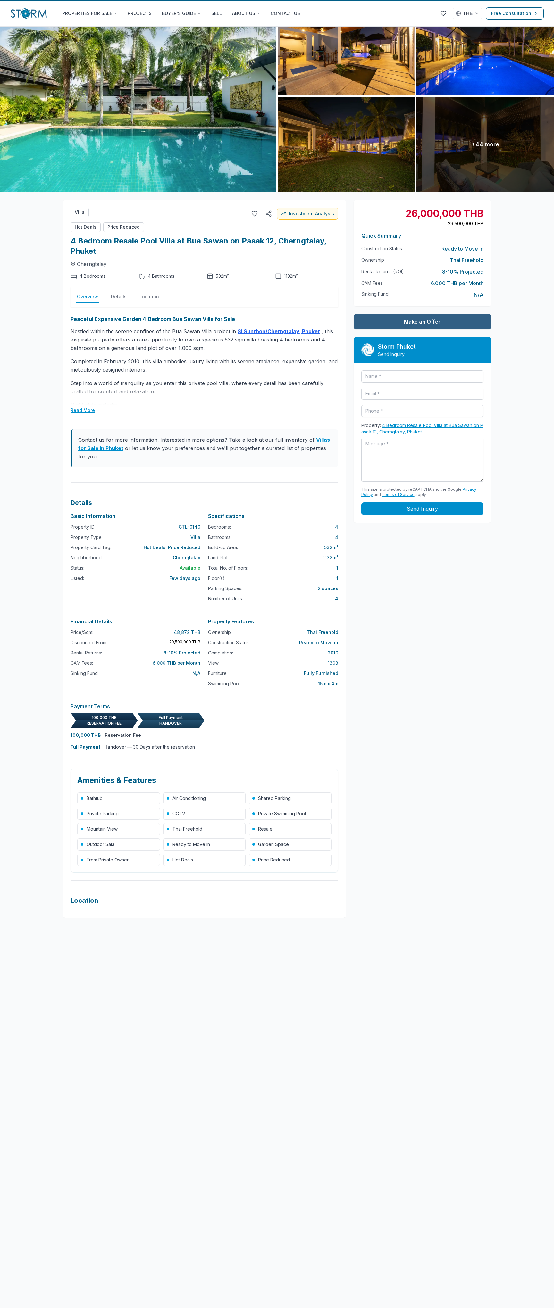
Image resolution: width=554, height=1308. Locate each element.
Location (149, 296)
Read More (83, 410)
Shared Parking (274, 798)
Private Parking (103, 813)
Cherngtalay (91, 264)
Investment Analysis (311, 213)
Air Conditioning (189, 798)
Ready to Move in (191, 844)
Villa (80, 212)
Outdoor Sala (100, 844)
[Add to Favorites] (254, 213)
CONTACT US (285, 13)
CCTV (178, 813)
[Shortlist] (443, 13)
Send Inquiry (422, 509)
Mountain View (102, 829)
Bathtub (95, 798)
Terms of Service (398, 494)
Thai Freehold (187, 829)
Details (119, 296)
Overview (87, 296)
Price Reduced (123, 227)
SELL (216, 13)
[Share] (268, 213)
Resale (265, 829)
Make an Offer (422, 321)
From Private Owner (108, 859)
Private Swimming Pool (282, 813)
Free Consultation (511, 13)
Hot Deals (86, 227)
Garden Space (273, 844)
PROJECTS (140, 13)
